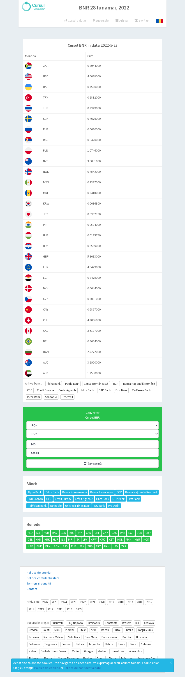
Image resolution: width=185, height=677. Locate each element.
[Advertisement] (102, 27)
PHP (39, 546)
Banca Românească (96, 384)
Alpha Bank (53, 384)
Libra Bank (87, 390)
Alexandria (135, 651)
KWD (103, 539)
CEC (29, 390)
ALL (38, 533)
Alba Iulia (141, 637)
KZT (111, 539)
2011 (59, 609)
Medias (102, 651)
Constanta (111, 623)
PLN (47, 546)
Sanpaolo (51, 397)
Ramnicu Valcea (53, 637)
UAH (106, 546)
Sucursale (102, 20)
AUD (46, 533)
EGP (131, 533)
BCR (115, 384)
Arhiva (123, 20)
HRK (47, 539)
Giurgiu (88, 651)
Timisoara (94, 623)
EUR (139, 533)
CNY (105, 533)
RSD (65, 546)
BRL (71, 533)
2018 (120, 602)
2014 (31, 609)
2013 (41, 609)
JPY (85, 539)
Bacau (105, 630)
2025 (54, 602)
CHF (97, 533)
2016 (139, 602)
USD (115, 546)
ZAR (123, 546)
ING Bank (99, 506)
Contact (32, 589)
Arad (94, 630)
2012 (50, 609)
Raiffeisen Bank (141, 390)
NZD (30, 546)
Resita (121, 644)
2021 (92, 602)
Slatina (109, 644)
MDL (120, 539)
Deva (133, 644)
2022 (83, 602)
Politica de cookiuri (39, 573)
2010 (69, 609)
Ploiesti (69, 630)
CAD (88, 533)
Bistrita (127, 637)
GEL (30, 539)
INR (70, 539)
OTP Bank (105, 390)
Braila (129, 630)
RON (56, 546)
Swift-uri (144, 20)
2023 (73, 602)
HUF (55, 539)
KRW (94, 539)
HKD (38, 539)
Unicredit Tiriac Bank (77, 506)
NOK (146, 539)
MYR (137, 539)
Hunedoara (118, 651)
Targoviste (50, 644)
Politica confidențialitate (43, 578)
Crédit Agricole (67, 390)
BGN (63, 533)
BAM (55, 533)
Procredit (67, 397)
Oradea (33, 630)
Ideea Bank (33, 397)
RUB (73, 546)
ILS (63, 539)
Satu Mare (74, 637)
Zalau (32, 651)
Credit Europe (45, 390)
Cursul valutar (76, 20)
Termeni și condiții (39, 583)
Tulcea (80, 644)
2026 (45, 602)
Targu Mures (145, 630)
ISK (77, 539)
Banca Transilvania (101, 492)
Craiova (149, 623)
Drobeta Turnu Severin (54, 651)
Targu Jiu (94, 644)
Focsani (66, 644)
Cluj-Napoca (75, 623)
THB (90, 546)
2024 (64, 602)
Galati (46, 630)
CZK (114, 533)
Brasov (126, 623)
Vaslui (75, 651)
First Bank (121, 390)
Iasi (137, 623)
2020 (101, 602)
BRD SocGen (35, 499)
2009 (78, 609)
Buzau (117, 630)
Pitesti (82, 630)
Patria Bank (72, 384)
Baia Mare (91, 637)
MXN (128, 539)
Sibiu (57, 630)
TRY (98, 546)
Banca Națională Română (139, 384)
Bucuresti (57, 623)
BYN (80, 533)
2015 (149, 602)
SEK (82, 546)
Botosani (34, 644)
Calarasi (146, 644)
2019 (111, 602)
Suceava (34, 637)
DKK (122, 533)
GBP (148, 533)
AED (30, 533)
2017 (130, 602)
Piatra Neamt (110, 637)
